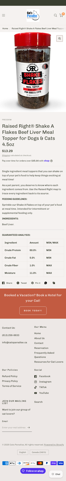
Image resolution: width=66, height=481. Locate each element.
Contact (38, 343)
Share (9, 283)
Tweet (24, 283)
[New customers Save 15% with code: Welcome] (33, 2)
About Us (39, 338)
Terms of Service (11, 386)
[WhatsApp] (46, 283)
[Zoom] (59, 38)
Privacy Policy (10, 381)
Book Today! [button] (33, 310)
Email (5, 421)
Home (5, 28)
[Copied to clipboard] (55, 283)
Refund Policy (9, 376)
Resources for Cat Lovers (48, 361)
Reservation (41, 348)
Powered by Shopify (54, 444)
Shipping (6, 155)
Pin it (37, 283)
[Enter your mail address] (28, 427)
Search (38, 401)
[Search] (55, 15)
